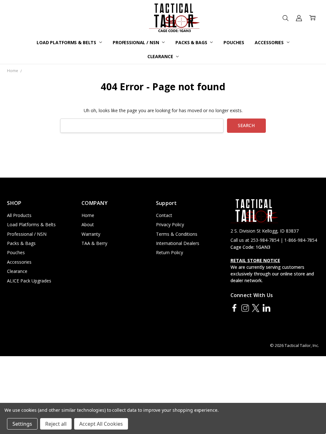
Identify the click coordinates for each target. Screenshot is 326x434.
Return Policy (169, 252)
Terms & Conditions (176, 234)
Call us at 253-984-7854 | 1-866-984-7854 (273, 240)
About (88, 224)
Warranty (91, 234)
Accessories (270, 42)
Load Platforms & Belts (67, 42)
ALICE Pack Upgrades (29, 281)
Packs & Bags (191, 42)
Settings (22, 423)
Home (88, 215)
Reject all (56, 423)
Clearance (160, 56)
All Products (19, 215)
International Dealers (177, 243)
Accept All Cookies (101, 423)
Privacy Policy (170, 224)
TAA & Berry (94, 243)
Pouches (233, 42)
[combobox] (141, 126)
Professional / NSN (136, 42)
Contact (164, 215)
